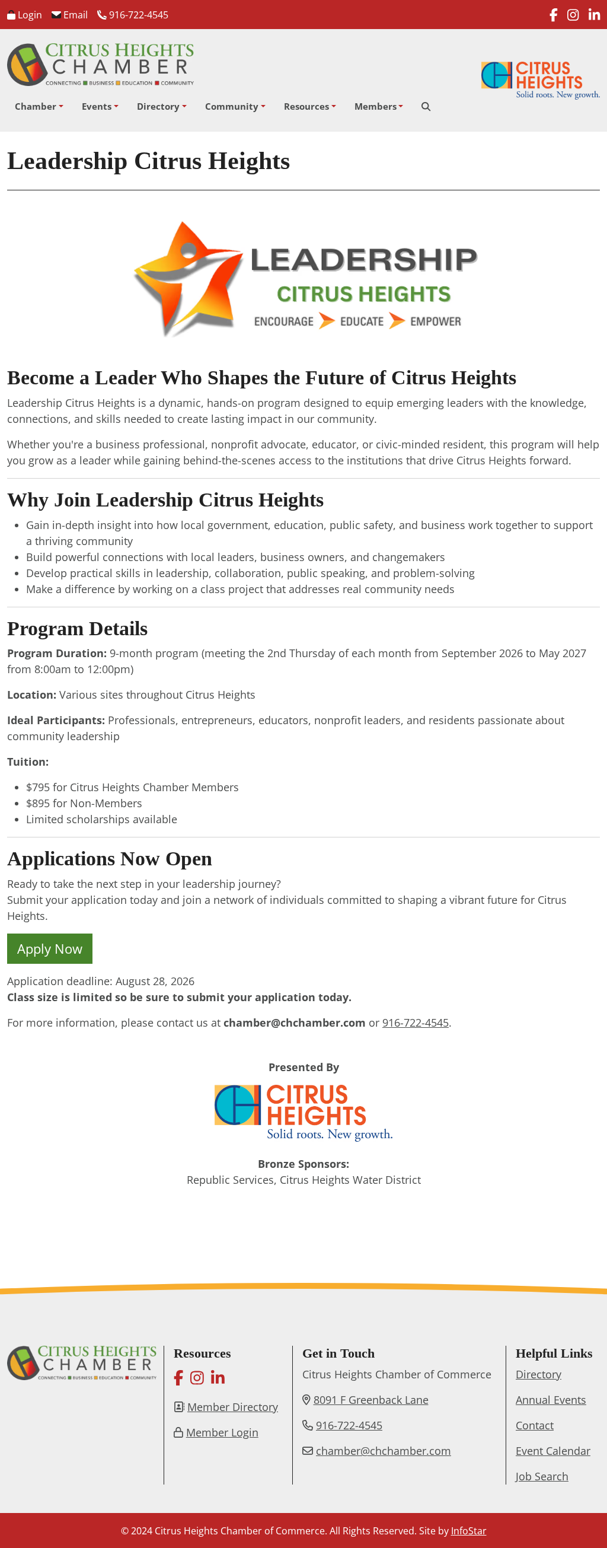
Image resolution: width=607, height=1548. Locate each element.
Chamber (35, 106)
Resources (306, 106)
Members (375, 106)
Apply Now (49, 948)
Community (231, 106)
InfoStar (469, 1530)
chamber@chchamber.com (383, 1451)
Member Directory (232, 1407)
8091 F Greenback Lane (371, 1400)
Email (74, 14)
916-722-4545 (137, 14)
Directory (158, 106)
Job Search (542, 1476)
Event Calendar (553, 1451)
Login (28, 14)
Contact (535, 1425)
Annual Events (551, 1400)
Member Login (222, 1432)
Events (96, 106)
